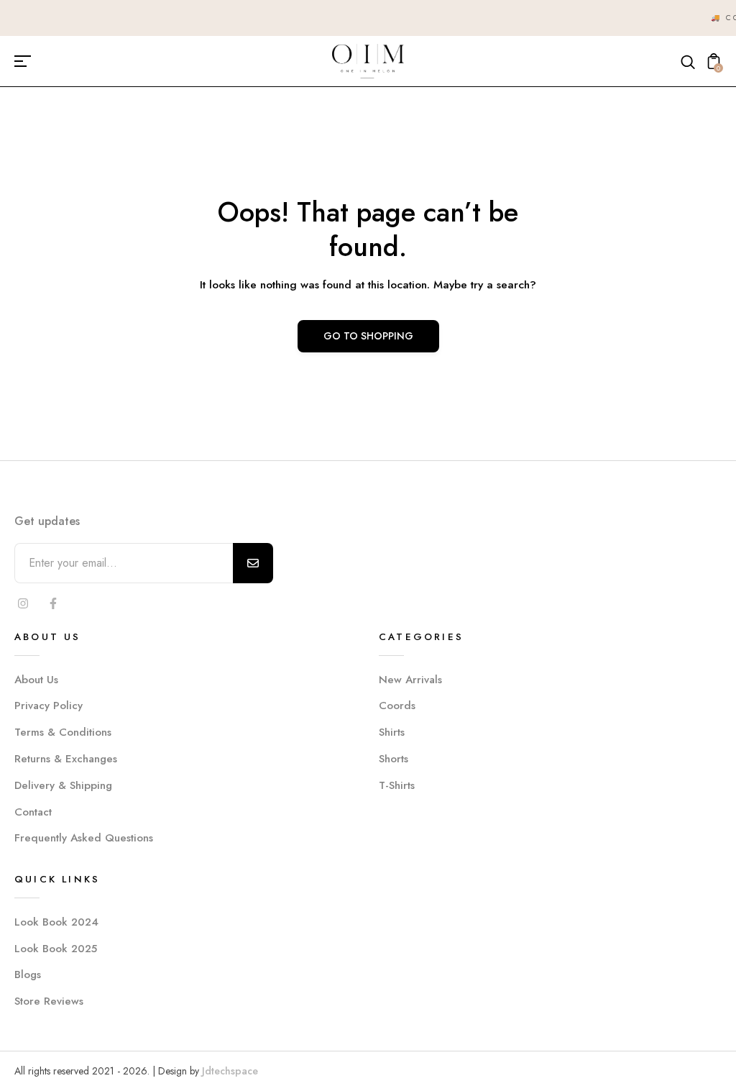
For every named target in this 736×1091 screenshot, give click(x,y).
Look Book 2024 (56, 922)
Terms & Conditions (62, 732)
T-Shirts (397, 785)
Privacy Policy (48, 705)
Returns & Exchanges (65, 759)
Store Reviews (48, 1001)
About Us (36, 680)
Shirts (392, 732)
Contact (33, 812)
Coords (397, 705)
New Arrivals (410, 680)
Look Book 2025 (55, 949)
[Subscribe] (253, 563)
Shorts (393, 759)
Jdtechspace (230, 1071)
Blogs (27, 974)
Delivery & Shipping (63, 785)
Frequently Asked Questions (83, 838)
